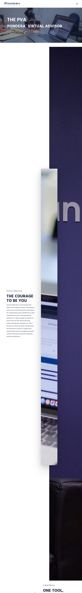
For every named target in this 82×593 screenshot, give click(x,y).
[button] (77, 4)
